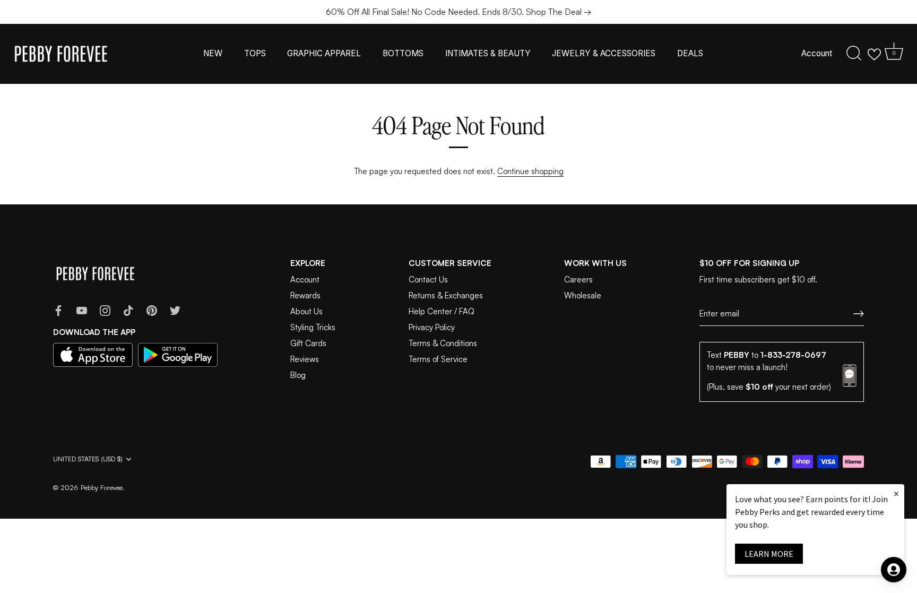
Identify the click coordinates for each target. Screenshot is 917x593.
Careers (578, 279)
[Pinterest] (151, 310)
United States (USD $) (88, 459)
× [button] (896, 493)
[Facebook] (58, 310)
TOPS (255, 53)
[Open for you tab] (893, 569)
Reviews (304, 359)
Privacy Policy (432, 327)
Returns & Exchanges (446, 295)
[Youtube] (81, 310)
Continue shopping (530, 171)
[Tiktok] (128, 310)
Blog (298, 375)
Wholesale (582, 295)
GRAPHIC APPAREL (324, 53)
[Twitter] (175, 310)
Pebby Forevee (102, 487)
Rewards (305, 295)
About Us (306, 311)
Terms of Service (438, 359)
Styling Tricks (312, 327)
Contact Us (428, 279)
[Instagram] (105, 310)
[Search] (854, 53)
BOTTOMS (403, 53)
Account (816, 53)
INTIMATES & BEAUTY (488, 53)
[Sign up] (858, 313)
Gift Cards (308, 343)
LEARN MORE (769, 553)
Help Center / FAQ (441, 311)
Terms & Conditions (443, 343)
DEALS (690, 53)
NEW (212, 53)
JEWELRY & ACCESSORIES (603, 53)
